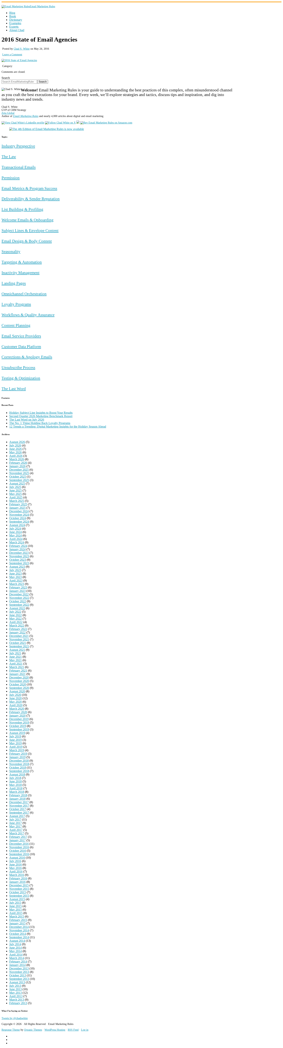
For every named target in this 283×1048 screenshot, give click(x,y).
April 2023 (16, 580)
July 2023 (15, 570)
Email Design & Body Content (27, 241)
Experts (13, 26)
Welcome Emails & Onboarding (28, 220)
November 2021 (19, 639)
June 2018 (15, 781)
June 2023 (15, 573)
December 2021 (19, 636)
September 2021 (19, 646)
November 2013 (19, 972)
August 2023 (17, 566)
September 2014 (19, 937)
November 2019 (19, 722)
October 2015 (17, 892)
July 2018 (15, 778)
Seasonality (11, 251)
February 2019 (18, 753)
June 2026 (15, 448)
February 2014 (18, 961)
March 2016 (16, 875)
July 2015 (15, 902)
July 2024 (15, 528)
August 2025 (17, 483)
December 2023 (19, 552)
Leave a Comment (12, 54)
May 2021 (15, 660)
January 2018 (17, 798)
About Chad (16, 30)
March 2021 (16, 667)
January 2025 (17, 507)
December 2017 (19, 802)
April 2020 (16, 705)
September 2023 (19, 563)
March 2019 (16, 750)
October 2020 (17, 684)
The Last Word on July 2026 (26, 419)
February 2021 (18, 670)
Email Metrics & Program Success (29, 188)
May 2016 (15, 868)
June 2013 (15, 989)
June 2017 (15, 823)
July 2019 (15, 736)
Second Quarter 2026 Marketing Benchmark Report (40, 416)
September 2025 (19, 480)
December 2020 (19, 677)
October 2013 (17, 975)
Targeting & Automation (22, 262)
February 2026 (18, 462)
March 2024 (16, 542)
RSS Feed (73, 1029)
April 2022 (16, 622)
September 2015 (19, 895)
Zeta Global (8, 113)
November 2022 (19, 597)
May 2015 (15, 909)
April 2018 (16, 788)
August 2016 (17, 857)
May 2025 (15, 494)
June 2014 (15, 947)
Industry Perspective (18, 146)
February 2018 (18, 795)
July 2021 (15, 653)
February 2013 (18, 1003)
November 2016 (19, 847)
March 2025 (16, 500)
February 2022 (18, 629)
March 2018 (16, 791)
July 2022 (15, 611)
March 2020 (16, 708)
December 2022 (19, 594)
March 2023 (16, 584)
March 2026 (16, 459)
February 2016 (18, 878)
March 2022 (16, 625)
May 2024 (15, 535)
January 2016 (17, 881)
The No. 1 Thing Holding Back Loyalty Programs (39, 423)
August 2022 (17, 608)
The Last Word (14, 388)
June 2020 (15, 698)
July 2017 (15, 819)
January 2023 (17, 591)
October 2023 (17, 559)
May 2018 (15, 784)
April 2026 (16, 455)
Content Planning (16, 325)
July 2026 (15, 445)
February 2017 (18, 836)
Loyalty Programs (16, 304)
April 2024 (16, 539)
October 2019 (17, 726)
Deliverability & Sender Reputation (31, 198)
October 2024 (17, 518)
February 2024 (18, 545)
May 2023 (15, 577)
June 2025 (15, 490)
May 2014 (15, 951)
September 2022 (19, 604)
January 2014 (17, 965)
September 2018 (19, 771)
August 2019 (17, 733)
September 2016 (19, 854)
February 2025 (18, 504)
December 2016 (19, 843)
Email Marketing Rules (42, 6)
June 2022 (15, 615)
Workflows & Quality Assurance (28, 315)
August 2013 (17, 982)
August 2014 (17, 940)
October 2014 (17, 933)
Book (12, 16)
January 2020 (17, 715)
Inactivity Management (20, 272)
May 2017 (15, 826)
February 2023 (18, 587)
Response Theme (11, 1029)
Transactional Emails (19, 167)
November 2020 (19, 681)
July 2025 (15, 487)
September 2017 (19, 812)
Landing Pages (14, 283)
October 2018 (17, 767)
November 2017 (19, 805)
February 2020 (18, 712)
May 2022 (15, 618)
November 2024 (19, 514)
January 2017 (17, 840)
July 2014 (15, 944)
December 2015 (19, 885)
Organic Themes (33, 1029)
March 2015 (16, 916)
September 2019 (19, 729)
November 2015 (19, 888)
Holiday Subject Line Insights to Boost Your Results (41, 412)
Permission (11, 178)
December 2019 (19, 719)
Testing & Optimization (21, 378)
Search (6, 77)
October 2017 (17, 809)
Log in (84, 1029)
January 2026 (17, 466)
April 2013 (16, 996)
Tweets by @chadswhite (15, 1018)
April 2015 (16, 913)
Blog (12, 12)
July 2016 (15, 861)
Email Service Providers (21, 336)
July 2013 (15, 985)
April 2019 (16, 746)
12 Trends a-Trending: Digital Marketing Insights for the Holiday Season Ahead (57, 426)
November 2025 (19, 473)
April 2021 (16, 663)
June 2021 (15, 656)
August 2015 (17, 899)
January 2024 (17, 549)
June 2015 (15, 906)
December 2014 (19, 926)
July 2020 (15, 694)
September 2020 (19, 687)
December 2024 (19, 511)
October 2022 (17, 601)
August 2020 (17, 691)
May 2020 (15, 701)
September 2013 (19, 978)
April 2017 (16, 830)
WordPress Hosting (54, 1029)
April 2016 (16, 871)
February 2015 (18, 920)
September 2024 (19, 521)
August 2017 (17, 816)
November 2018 (19, 764)
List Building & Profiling (22, 209)
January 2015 (17, 923)
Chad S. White (22, 48)
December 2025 (19, 469)
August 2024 (17, 525)
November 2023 (19, 556)
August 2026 (17, 442)
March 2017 (16, 833)
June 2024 (15, 532)
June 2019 (15, 739)
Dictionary (15, 19)
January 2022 (17, 632)
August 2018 (17, 774)
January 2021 (17, 674)
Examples (15, 23)
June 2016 (15, 864)
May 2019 (15, 743)
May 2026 (15, 452)
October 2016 (17, 850)
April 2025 (16, 497)
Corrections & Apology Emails (27, 357)
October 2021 (17, 642)
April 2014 (16, 954)
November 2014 (19, 930)
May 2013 (15, 992)
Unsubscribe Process (18, 367)
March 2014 (16, 958)
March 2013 (16, 999)
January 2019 (17, 757)
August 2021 (17, 649)
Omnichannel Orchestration (24, 294)
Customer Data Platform (21, 346)
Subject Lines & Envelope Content (30, 230)
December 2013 (19, 968)
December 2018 (19, 760)
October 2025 (17, 476)
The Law (9, 156)
